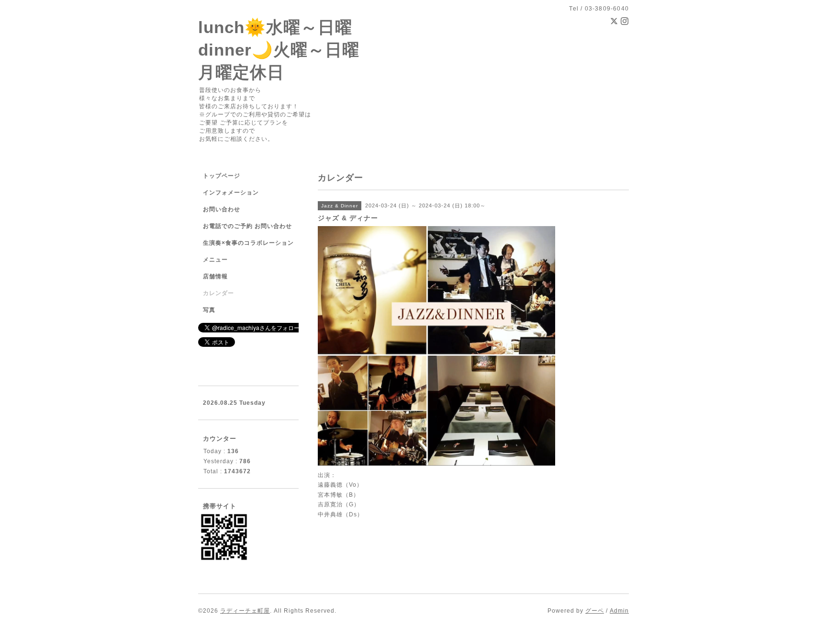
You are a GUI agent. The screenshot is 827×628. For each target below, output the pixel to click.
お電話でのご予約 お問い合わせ (247, 226)
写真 (209, 310)
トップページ (221, 175)
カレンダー (218, 293)
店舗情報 (215, 276)
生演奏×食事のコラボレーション (248, 243)
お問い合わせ (221, 209)
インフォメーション (231, 192)
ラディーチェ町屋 (245, 610)
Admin (619, 610)
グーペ (594, 610)
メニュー (215, 259)
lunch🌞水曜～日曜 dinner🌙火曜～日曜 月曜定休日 (278, 49)
